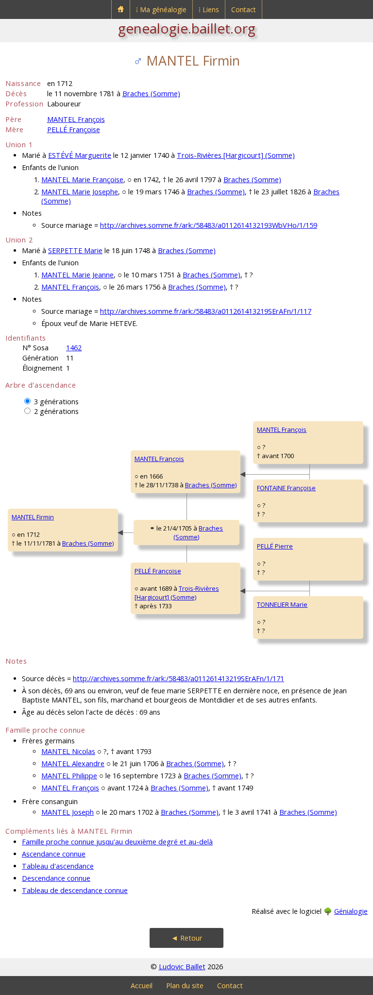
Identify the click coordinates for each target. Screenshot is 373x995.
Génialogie (351, 911)
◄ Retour (187, 938)
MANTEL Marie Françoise (82, 179)
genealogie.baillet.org (186, 28)
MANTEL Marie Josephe (79, 191)
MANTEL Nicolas (68, 751)
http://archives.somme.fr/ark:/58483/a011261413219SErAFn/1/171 (178, 678)
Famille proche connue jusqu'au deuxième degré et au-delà (117, 841)
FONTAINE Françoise (286, 487)
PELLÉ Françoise (73, 129)
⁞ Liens (209, 9)
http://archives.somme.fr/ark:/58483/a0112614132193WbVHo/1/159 (208, 225)
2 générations (56, 411)
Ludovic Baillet (182, 966)
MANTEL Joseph (67, 812)
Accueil (142, 985)
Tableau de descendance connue (75, 890)
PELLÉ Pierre (275, 546)
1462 (74, 347)
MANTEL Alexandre (72, 763)
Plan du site (184, 985)
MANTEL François (76, 119)
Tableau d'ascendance (58, 866)
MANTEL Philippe (69, 775)
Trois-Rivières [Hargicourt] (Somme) (236, 155)
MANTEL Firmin (33, 517)
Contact (243, 9)
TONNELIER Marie (282, 604)
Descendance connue (56, 878)
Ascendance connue (53, 853)
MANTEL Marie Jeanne (77, 274)
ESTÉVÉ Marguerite (79, 155)
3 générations (56, 401)
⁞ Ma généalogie (161, 9)
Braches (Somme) (151, 93)
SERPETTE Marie (75, 250)
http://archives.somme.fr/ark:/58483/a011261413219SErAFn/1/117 (205, 311)
